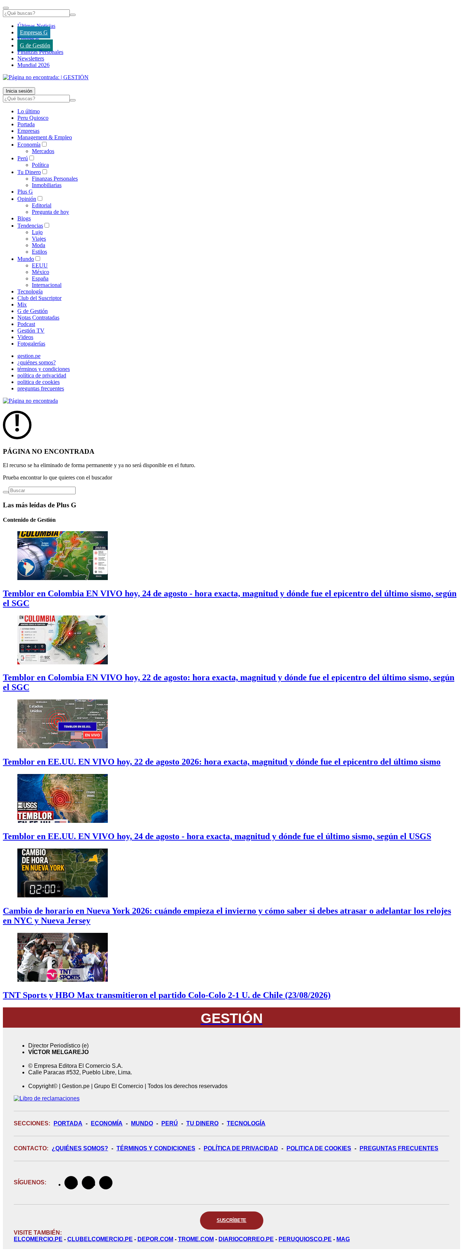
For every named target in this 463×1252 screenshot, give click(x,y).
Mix (22, 304)
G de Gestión (35, 45)
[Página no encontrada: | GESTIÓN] (46, 77)
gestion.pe (29, 356)
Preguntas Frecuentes (399, 1148)
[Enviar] (73, 15)
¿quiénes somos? (36, 362)
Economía (29, 144)
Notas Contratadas (38, 317)
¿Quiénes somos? (80, 1148)
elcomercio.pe (38, 1239)
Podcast (26, 324)
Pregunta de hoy (50, 212)
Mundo (25, 259)
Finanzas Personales (40, 52)
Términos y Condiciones (155, 1148)
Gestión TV (30, 330)
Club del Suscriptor (39, 298)
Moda (38, 245)
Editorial (41, 205)
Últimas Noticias (36, 26)
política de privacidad (41, 375)
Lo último (28, 111)
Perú (22, 158)
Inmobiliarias (46, 185)
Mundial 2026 (33, 65)
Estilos (39, 252)
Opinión (26, 199)
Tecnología (30, 291)
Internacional (46, 285)
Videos (25, 337)
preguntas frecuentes (40, 388)
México (40, 272)
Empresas (28, 39)
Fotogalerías (31, 344)
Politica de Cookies (318, 1148)
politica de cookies (38, 382)
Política (40, 165)
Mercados (43, 151)
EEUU (40, 265)
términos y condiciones (43, 369)
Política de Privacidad (241, 1148)
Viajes (39, 239)
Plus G (25, 192)
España (40, 278)
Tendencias (30, 226)
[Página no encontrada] (30, 401)
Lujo (37, 232)
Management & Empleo (44, 137)
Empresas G (34, 32)
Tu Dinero (29, 172)
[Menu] (6, 8)
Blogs (24, 218)
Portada (26, 124)
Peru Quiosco (32, 118)
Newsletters (30, 58)
